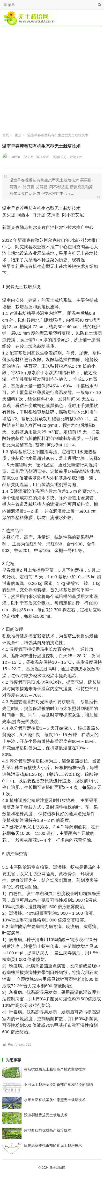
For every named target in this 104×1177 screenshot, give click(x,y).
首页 (5, 135)
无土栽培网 (57, 1167)
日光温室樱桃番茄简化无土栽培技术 (53, 1145)
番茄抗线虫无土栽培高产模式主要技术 (55, 1069)
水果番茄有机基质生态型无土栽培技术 (55, 1100)
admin (15, 157)
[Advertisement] (52, 79)
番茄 (18, 135)
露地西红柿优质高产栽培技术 (47, 1130)
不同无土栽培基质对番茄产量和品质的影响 (58, 1084)
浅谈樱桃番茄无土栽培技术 (45, 1115)
